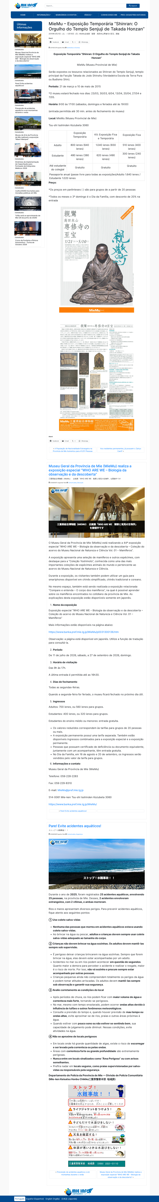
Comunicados (19, 49)
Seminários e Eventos (73, 47)
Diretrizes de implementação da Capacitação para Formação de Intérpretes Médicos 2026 (27, 165)
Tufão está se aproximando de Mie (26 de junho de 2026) (27, 216)
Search (134, 6)
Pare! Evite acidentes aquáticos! (24, 84)
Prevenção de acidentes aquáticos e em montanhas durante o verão (26, 110)
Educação (80, 482)
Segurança (79, 834)
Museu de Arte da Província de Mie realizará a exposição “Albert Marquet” (27, 137)
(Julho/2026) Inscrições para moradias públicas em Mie (27, 192)
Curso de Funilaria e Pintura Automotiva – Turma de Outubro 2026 (26, 242)
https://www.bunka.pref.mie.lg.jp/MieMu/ (73, 804)
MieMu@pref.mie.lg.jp (71, 790)
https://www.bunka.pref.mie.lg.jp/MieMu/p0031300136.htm (84, 632)
